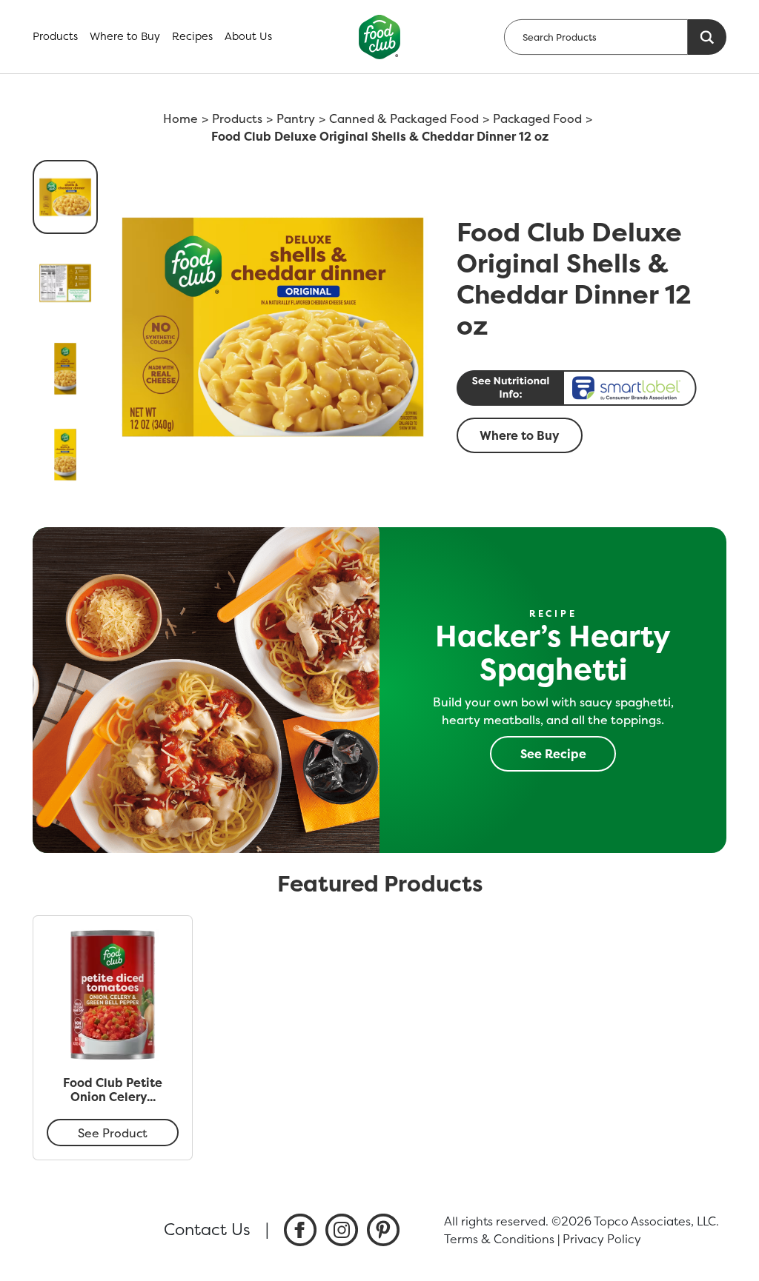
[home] (379, 37)
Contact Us (207, 1229)
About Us (248, 36)
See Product (113, 1133)
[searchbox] (596, 37)
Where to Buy (125, 36)
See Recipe (553, 754)
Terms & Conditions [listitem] (499, 1239)
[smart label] (587, 388)
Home (180, 118)
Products (55, 36)
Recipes (192, 36)
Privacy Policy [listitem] (602, 1239)
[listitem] (300, 1229)
